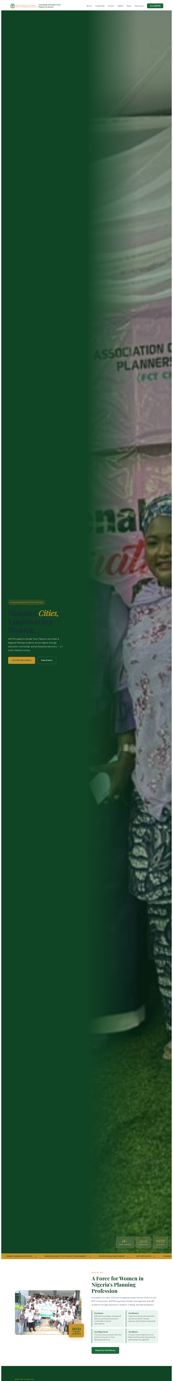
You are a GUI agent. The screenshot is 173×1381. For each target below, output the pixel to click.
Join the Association (21, 660)
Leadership (100, 6)
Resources (139, 6)
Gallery (120, 6)
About (89, 6)
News (129, 6)
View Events (46, 660)
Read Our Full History (105, 1350)
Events (111, 6)
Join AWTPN (155, 6)
